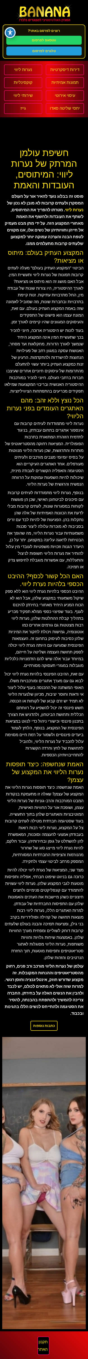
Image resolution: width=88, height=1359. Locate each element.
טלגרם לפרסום (44, 51)
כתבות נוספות (44, 1026)
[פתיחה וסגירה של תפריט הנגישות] (10, 32)
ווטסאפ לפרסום (44, 40)
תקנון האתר (43, 1346)
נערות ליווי (74, 210)
